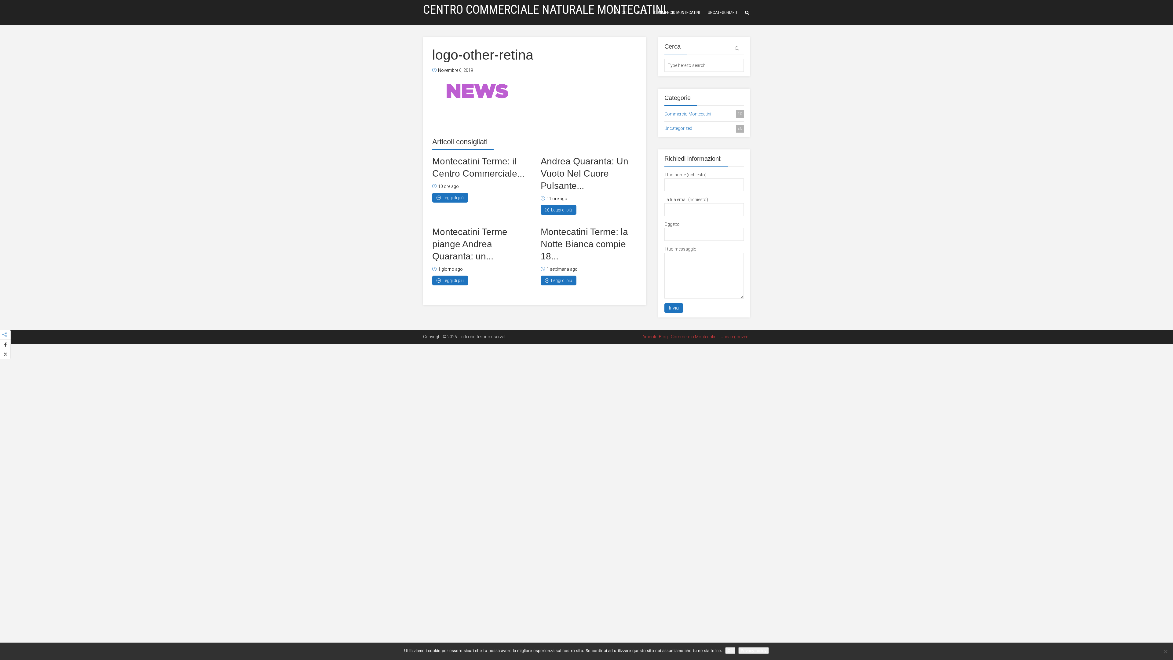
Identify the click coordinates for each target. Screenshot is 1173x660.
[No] (1165, 651)
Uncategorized (722, 12)
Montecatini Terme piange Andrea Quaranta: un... (469, 244)
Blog (641, 12)
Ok (730, 650)
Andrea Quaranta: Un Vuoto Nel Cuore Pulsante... (584, 173)
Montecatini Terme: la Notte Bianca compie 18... (584, 244)
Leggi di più (453, 197)
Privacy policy (753, 650)
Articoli (621, 12)
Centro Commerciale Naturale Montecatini (544, 9)
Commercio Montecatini (677, 12)
